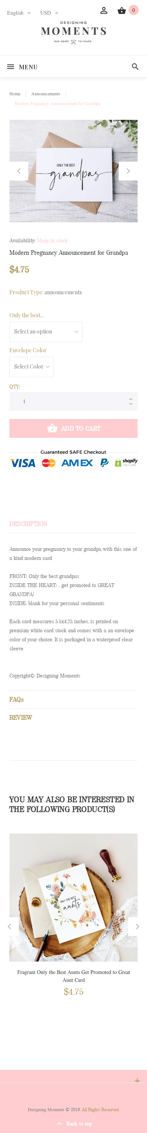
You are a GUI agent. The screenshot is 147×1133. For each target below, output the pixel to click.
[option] (73, 171)
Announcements (45, 93)
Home (14, 93)
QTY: (14, 387)
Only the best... (26, 315)
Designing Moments (46, 1109)
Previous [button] (18, 171)
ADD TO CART (80, 428)
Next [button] (128, 171)
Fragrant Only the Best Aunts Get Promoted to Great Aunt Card (73, 976)
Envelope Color (28, 350)
